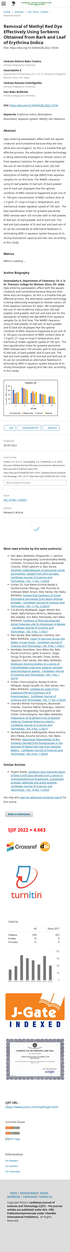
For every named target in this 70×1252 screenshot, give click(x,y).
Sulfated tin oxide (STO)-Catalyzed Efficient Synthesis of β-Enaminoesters (35, 692)
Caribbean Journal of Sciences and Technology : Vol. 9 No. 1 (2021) (32, 629)
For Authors (11, 1166)
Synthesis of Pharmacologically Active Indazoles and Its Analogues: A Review (38, 622)
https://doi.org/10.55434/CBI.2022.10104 (34, 105)
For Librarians (12, 1171)
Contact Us (46, 1196)
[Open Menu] (3, 3)
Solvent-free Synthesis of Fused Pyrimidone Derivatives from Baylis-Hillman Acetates (37, 599)
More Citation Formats (18, 482)
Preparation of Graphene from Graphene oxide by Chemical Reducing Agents (35, 719)
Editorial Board (29, 1192)
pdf (11, 427)
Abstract (52, 427)
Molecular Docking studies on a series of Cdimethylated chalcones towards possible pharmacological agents (36, 667)
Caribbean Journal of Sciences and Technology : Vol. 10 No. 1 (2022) (31, 787)
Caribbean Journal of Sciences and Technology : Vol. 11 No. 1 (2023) (31, 579)
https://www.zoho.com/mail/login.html (31, 1107)
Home (7, 11)
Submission (30, 1196)
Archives (19, 11)
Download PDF (30, 427)
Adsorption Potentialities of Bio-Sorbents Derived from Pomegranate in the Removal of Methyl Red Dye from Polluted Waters (37, 745)
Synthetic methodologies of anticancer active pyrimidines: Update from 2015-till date (38, 571)
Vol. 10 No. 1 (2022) (38, 11)
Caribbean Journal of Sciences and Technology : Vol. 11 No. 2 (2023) (38, 604)
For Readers (11, 1160)
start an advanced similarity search (41, 797)
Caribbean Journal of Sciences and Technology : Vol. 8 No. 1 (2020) (37, 752)
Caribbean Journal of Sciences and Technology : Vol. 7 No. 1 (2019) (37, 674)
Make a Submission (19, 814)
